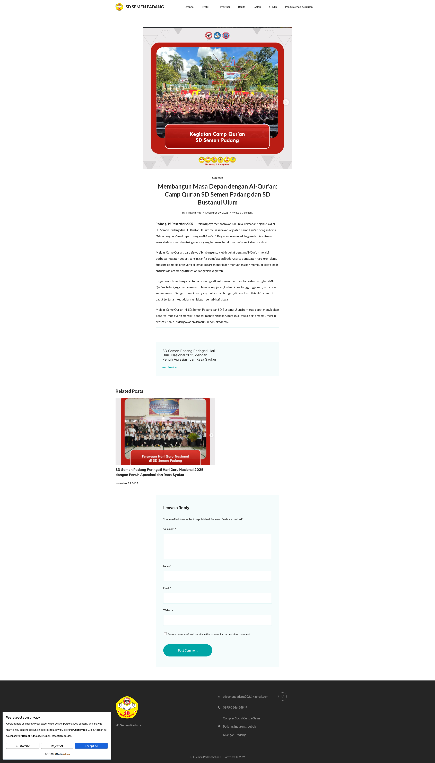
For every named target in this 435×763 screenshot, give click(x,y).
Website (168, 610)
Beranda (189, 6)
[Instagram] (283, 696)
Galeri (257, 6)
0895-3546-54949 (235, 707)
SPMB (273, 6)
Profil (205, 6)
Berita (241, 6)
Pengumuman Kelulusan (299, 6)
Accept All (91, 746)
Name (167, 565)
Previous (173, 367)
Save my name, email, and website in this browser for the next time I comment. (209, 634)
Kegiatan (217, 177)
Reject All (57, 746)
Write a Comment (242, 213)
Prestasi (225, 6)
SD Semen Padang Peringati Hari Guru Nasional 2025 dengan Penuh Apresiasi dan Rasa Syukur (189, 355)
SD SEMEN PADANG (145, 6)
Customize (23, 746)
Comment (169, 528)
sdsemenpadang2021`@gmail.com (245, 696)
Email (167, 588)
